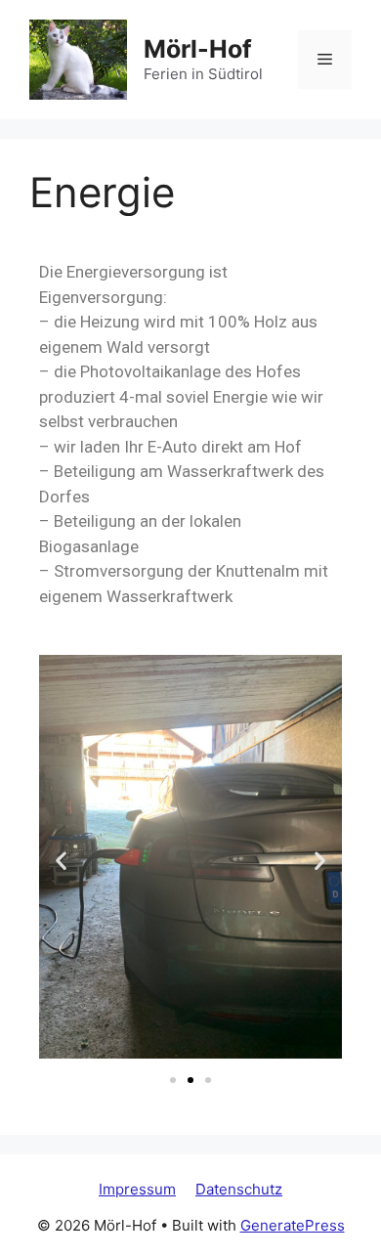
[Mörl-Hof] (78, 58)
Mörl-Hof (198, 49)
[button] (61, 860)
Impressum (137, 1189)
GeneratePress (292, 1225)
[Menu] (325, 59)
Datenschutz (238, 1189)
